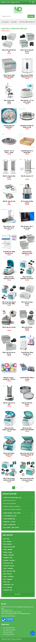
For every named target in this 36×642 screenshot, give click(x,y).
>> (22, 487)
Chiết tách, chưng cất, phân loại (12, 509)
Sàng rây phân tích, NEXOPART (9, 126)
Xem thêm (17, 594)
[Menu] (33, 2)
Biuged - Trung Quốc (9, 555)
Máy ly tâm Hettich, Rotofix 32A (9, 454)
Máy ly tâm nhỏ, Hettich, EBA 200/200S (9, 428)
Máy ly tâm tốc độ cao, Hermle (9, 353)
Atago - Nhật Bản (8, 549)
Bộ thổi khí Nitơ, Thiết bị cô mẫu (27, 378)
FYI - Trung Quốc (8, 587)
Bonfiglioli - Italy (8, 557)
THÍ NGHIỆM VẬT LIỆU (10, 516)
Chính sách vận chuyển (9, 630)
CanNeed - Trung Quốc (9, 560)
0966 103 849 (16, 2)
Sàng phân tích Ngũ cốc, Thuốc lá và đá (27, 126)
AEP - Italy (6, 539)
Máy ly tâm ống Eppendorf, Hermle (27, 252)
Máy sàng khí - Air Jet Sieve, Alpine (27, 101)
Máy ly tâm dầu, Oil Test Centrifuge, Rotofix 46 (27, 454)
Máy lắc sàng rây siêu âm (9, 202)
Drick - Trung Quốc (8, 568)
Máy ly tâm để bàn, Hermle (27, 328)
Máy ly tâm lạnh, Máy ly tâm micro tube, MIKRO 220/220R (9, 303)
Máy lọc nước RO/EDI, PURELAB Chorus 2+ (27, 76)
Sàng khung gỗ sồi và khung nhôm (27, 151)
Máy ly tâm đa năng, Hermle (27, 302)
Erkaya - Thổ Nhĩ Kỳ (8, 576)
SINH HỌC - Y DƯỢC (9, 521)
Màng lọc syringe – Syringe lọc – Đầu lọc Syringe (9, 379)
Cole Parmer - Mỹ (8, 563)
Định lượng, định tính (9, 500)
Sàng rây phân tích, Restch (27, 403)
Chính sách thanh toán (9, 628)
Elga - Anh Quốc (8, 574)
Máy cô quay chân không (9, 101)
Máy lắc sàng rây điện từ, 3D (9, 176)
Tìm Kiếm (31, 16)
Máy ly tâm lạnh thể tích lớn (9, 50)
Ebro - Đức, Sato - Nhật (9, 571)
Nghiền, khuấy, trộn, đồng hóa (12, 506)
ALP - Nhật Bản (7, 541)
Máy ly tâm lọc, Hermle (9, 327)
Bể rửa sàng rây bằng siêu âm (27, 202)
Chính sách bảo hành (8, 634)
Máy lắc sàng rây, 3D (27, 176)
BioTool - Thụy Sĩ (8, 552)
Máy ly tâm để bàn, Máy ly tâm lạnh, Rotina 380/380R (27, 480)
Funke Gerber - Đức (8, 584)
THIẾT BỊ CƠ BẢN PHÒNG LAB (12, 497)
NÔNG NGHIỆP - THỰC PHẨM (12, 513)
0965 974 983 (6, 2)
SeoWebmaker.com (14, 640)
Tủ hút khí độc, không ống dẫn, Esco (9, 252)
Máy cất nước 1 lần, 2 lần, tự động (27, 227)
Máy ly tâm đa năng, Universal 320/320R (9, 479)
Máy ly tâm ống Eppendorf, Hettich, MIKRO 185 (9, 278)
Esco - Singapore (8, 579)
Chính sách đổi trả (7, 632)
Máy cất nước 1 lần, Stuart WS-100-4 (9, 227)
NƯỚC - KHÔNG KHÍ (9, 524)
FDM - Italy (6, 582)
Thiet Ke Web (4, 640)
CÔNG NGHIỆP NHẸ (9, 518)
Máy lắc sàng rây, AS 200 (9, 403)
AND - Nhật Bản (7, 544)
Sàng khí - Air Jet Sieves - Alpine (9, 151)
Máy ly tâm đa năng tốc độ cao (27, 50)
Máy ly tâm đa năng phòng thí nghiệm (9, 76)
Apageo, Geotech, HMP (9, 547)
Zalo (32, 633)
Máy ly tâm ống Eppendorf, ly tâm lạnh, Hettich (27, 278)
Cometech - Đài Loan (9, 565)
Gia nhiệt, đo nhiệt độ (10, 503)
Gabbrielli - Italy (8, 590)
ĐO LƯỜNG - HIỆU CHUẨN (11, 527)
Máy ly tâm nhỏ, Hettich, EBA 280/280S (27, 428)
